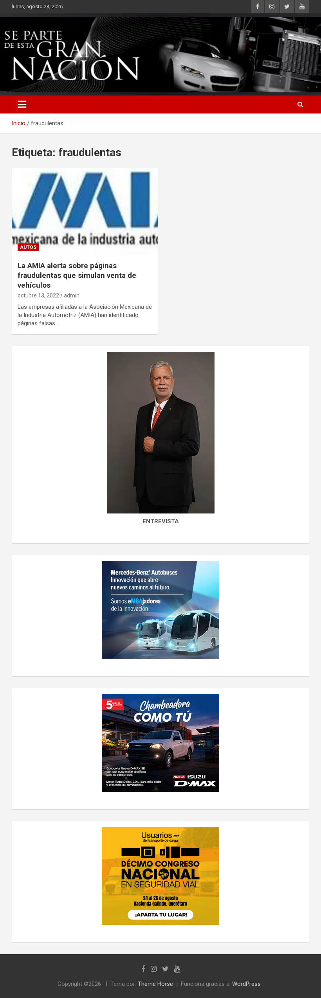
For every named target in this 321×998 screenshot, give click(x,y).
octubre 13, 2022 (38, 295)
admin (71, 295)
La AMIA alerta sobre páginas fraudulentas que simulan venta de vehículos (77, 275)
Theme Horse (155, 983)
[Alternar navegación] (22, 104)
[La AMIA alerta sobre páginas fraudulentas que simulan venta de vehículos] (84, 212)
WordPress (246, 983)
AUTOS (28, 247)
